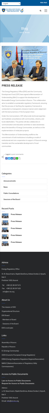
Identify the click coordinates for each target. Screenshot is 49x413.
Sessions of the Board (12, 199)
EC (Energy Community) (10, 351)
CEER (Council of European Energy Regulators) (18, 355)
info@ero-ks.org (8, 292)
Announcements (10, 181)
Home (21, 32)
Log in (8, 154)
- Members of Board (9, 320)
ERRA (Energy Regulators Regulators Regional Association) (23, 359)
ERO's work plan (7, 328)
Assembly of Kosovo (9, 342)
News (6, 187)
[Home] (12, 9)
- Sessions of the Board (10, 324)
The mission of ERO (9, 307)
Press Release (16, 214)
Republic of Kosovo (8, 347)
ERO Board (5, 315)
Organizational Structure (10, 311)
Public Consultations (11, 193)
